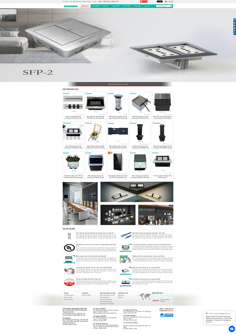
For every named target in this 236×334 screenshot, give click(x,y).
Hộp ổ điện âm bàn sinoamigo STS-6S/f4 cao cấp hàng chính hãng (95, 118)
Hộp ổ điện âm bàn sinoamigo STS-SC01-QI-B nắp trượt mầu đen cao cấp (118, 147)
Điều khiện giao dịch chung (107, 295)
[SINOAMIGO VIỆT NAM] (80, 203)
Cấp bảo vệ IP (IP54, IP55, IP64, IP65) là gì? (88, 279)
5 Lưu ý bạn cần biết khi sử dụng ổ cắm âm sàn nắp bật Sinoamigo (151, 244)
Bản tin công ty (68, 297)
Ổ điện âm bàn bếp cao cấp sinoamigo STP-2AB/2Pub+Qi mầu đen (140, 147)
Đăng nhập (127, 6)
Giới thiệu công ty (69, 295)
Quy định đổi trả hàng (106, 299)
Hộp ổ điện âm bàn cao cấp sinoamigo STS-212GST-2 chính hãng (73, 147)
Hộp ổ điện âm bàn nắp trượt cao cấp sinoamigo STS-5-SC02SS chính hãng (162, 118)
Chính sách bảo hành (105, 301)
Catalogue (115, 6)
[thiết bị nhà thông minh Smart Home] (155, 215)
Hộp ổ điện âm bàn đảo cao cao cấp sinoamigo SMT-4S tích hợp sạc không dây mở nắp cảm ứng (118, 118)
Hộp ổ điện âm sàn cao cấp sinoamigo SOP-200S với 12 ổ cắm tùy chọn (140, 118)
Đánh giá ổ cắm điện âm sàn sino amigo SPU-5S (146, 267)
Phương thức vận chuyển (107, 303)
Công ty (105, 6)
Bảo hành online (86, 295)
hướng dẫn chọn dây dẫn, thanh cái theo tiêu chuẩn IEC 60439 (94, 267)
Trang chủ (85, 6)
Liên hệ (146, 6)
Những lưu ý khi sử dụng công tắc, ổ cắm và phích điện (148, 256)
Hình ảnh (137, 6)
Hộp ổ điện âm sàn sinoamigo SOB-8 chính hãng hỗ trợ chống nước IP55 (95, 147)
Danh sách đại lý (68, 299)
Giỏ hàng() (170, 1)
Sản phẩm (95, 6)
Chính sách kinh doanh (75, 1)
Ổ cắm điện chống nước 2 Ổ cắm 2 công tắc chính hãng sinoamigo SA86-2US (73, 177)
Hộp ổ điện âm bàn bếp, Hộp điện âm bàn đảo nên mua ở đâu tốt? (95, 233)
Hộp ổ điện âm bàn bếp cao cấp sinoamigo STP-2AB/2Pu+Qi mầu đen (162, 147)
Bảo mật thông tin (105, 297)
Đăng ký (163, 301)
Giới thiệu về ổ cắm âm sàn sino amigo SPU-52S (146, 279)
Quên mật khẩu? (165, 299)
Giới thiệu (65, 1)
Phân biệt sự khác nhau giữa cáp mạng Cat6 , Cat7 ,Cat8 (148, 233)
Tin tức (94, 1)
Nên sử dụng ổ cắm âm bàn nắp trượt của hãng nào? (91, 256)
